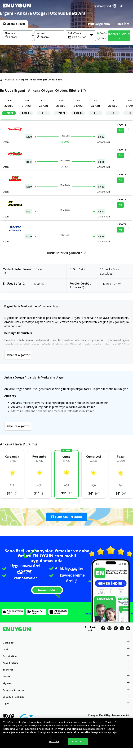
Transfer (8, 669)
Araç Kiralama (11, 662)
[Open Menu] (128, 6)
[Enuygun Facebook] (103, 628)
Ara (120, 130)
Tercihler (54, 741)
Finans (6, 676)
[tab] (14, 24)
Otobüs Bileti (11, 80)
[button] (66, 517)
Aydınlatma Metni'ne (70, 728)
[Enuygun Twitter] (116, 628)
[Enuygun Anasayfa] (17, 6)
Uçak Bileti (9, 642)
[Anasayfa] (1, 80)
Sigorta (7, 683)
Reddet (110, 728)
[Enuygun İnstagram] (109, 628)
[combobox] (20, 37)
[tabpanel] (66, 36)
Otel (5, 649)
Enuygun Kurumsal (13, 690)
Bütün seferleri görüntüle (64, 253)
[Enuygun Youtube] (128, 628)
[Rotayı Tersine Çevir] (34, 35)
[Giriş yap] (121, 6)
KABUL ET (77, 741)
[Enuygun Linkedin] (122, 628)
